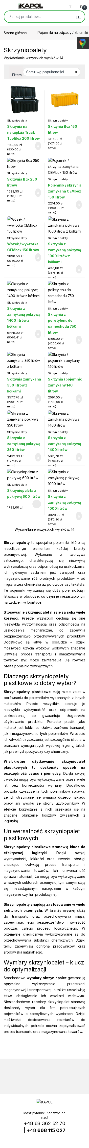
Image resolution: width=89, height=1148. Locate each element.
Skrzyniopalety (17, 120)
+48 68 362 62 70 (44, 1123)
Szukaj (78, 16)
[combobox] (38, 16)
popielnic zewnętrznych (33, 666)
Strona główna (15, 32)
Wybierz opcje (34, 504)
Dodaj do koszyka (34, 146)
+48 (46, 1130)
